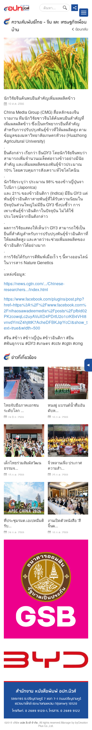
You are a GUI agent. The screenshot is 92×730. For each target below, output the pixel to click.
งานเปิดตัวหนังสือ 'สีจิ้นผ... (64, 523)
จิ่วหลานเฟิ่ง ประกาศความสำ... (65, 465)
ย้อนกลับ (81, 29)
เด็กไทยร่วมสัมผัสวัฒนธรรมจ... (22, 465)
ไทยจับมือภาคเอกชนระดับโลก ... (21, 407)
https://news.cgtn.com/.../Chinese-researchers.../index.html (34, 286)
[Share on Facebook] (74, 7)
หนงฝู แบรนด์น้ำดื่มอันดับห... (66, 407)
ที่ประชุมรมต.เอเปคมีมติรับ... (24, 523)
